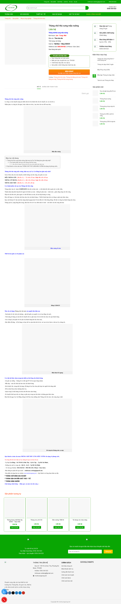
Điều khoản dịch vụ (67, 569)
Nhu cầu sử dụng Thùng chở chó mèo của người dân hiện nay (28, 164)
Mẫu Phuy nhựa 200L (103, 69)
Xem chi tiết (14, 527)
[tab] (39, 87)
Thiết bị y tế (40, 14)
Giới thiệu (59, 1)
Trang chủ (46, 1)
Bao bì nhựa (57, 14)
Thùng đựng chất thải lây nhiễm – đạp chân (14, 521)
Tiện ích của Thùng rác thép (105, 80)
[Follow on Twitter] (16, 593)
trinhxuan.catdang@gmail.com (44, 573)
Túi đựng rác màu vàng (80, 520)
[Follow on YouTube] (23, 593)
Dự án (75, 1)
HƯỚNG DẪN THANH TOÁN (50, 86)
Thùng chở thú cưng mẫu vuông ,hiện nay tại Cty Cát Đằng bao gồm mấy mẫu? (29, 160)
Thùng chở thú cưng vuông (65, 79)
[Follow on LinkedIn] (20, 593)
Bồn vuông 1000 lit (58, 520)
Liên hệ (66, 1)
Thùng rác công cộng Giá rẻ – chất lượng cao (106, 59)
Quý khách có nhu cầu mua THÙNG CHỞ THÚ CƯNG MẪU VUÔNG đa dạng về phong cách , (32, 166)
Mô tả (39, 86)
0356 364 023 (44, 571)
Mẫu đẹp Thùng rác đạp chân (106, 75)
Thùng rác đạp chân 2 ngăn (105, 64)
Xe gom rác (24, 14)
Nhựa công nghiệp (93, 14)
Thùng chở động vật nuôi (73, 77)
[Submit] (87, 8)
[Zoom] (7, 62)
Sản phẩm (53, 1)
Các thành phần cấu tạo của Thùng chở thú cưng (23, 162)
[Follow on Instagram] (9, 593)
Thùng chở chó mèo (39, 18)
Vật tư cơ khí (74, 14)
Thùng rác (9, 14)
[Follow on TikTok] (13, 593)
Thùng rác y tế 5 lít (36, 520)
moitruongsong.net (41, 576)
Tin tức (71, 1)
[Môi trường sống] (14, 8)
